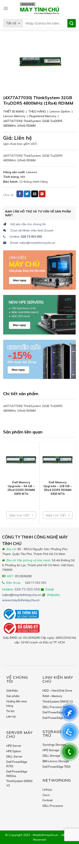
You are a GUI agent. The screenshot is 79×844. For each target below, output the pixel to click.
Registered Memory (42, 116)
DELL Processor (53, 805)
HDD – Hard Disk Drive (57, 690)
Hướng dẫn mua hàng (16, 703)
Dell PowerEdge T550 (57, 766)
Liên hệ (11, 716)
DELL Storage (51, 755)
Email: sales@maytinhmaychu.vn (32, 243)
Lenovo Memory (14, 116)
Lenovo (31, 172)
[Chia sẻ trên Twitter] (27, 193)
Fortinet (48, 800)
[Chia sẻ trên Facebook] (19, 193)
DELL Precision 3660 (56, 707)
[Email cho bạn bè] (34, 193)
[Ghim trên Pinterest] (42, 193)
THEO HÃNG (37, 111)
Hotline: (26, 236)
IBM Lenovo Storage (56, 761)
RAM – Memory (52, 696)
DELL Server (14, 756)
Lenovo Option (60, 111)
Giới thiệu (12, 690)
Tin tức (10, 711)
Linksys (47, 789)
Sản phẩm (13, 696)
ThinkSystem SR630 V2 (58, 701)
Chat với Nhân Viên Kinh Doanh (32, 230)
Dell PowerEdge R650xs (16, 774)
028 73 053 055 (35, 583)
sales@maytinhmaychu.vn (21, 595)
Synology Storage (54, 744)
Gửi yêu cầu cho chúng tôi (28, 224)
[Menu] (5, 8)
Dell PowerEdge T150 (57, 712)
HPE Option (13, 751)
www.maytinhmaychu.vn (21, 600)
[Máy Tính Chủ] (39, 8)
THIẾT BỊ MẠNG (13, 111)
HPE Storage (51, 750)
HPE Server (13, 745)
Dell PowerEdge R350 (57, 717)
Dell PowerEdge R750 (16, 764)
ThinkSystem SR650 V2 (19, 783)
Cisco (46, 795)
